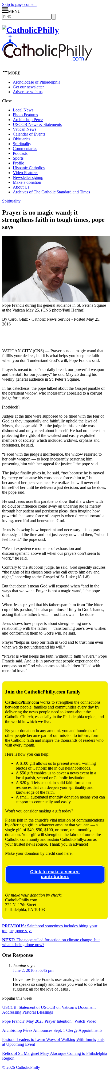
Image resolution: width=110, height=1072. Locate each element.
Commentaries (25, 148)
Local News (23, 110)
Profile (18, 163)
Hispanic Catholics (29, 168)
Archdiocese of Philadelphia (36, 82)
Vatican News (24, 129)
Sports (18, 158)
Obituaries (21, 139)
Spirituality (22, 143)
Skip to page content (19, 4)
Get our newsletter (28, 87)
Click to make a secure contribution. (55, 874)
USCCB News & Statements (37, 124)
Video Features (25, 172)
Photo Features (25, 115)
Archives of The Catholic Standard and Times (51, 192)
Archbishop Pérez (28, 119)
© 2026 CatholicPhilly (21, 1067)
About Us (21, 187)
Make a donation (27, 182)
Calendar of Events (29, 134)
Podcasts (20, 153)
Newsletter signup (28, 177)
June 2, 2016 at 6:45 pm (33, 970)
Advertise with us (27, 91)
